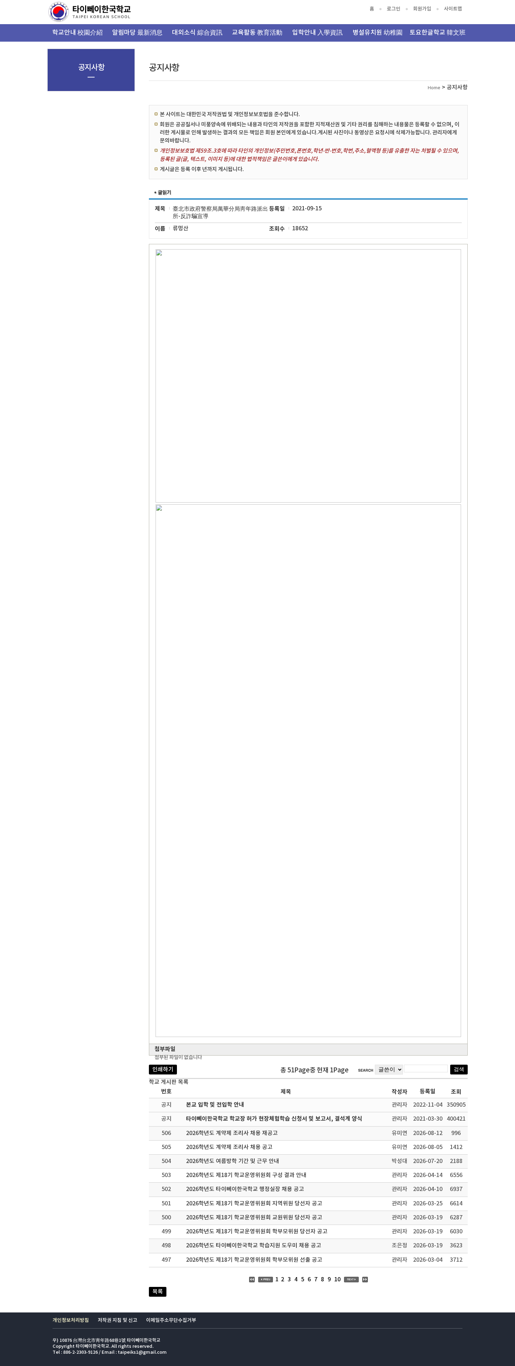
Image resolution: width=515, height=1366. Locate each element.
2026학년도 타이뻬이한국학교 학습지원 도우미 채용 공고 (253, 1245)
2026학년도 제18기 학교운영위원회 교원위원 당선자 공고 (254, 1217)
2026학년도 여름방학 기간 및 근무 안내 (232, 1161)
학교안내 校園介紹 (77, 32)
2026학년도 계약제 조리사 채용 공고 (229, 1147)
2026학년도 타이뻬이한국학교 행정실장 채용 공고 (245, 1189)
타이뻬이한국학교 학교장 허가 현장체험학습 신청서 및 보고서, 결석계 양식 (274, 1118)
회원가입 (422, 9)
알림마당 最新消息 (137, 32)
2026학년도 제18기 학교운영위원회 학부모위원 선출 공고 (254, 1260)
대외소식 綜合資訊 (197, 32)
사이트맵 (453, 9)
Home (434, 88)
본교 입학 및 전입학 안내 (215, 1104)
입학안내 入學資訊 (317, 32)
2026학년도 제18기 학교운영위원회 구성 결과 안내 (246, 1175)
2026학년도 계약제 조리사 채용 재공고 (232, 1133)
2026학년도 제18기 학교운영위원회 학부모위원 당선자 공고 (257, 1231)
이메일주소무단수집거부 (171, 1320)
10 (337, 1279)
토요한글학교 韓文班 (438, 32)
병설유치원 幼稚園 (377, 32)
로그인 (393, 9)
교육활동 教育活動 (257, 32)
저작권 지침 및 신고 (117, 1320)
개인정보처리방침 (71, 1320)
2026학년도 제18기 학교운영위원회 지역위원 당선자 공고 (254, 1203)
